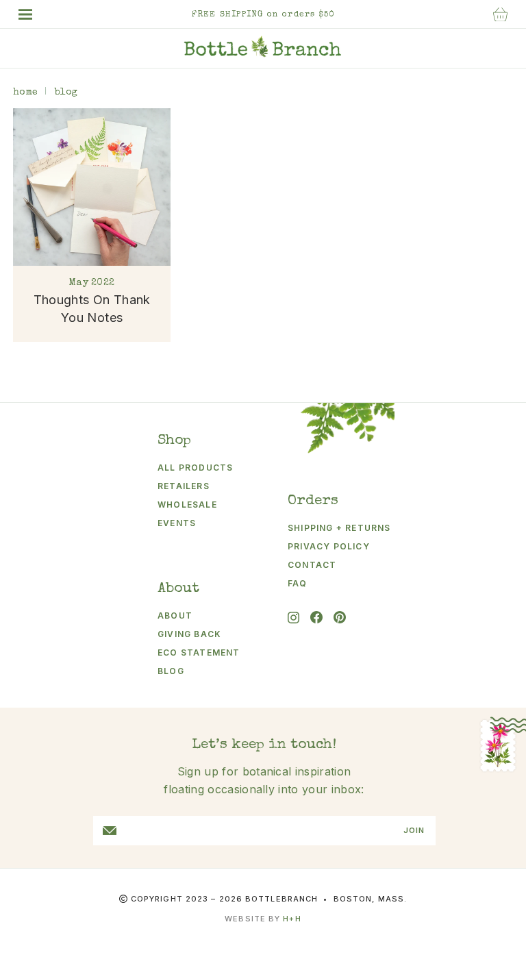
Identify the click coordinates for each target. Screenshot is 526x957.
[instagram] (293, 617)
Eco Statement (199, 652)
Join (414, 830)
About (175, 615)
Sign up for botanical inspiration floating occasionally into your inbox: (264, 780)
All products (195, 467)
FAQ (298, 583)
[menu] (32, 14)
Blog (171, 671)
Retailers (184, 486)
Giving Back (189, 634)
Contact (312, 565)
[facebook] (316, 617)
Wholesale (187, 504)
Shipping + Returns (329, 528)
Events (177, 523)
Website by (263, 918)
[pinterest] (340, 617)
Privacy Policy (329, 546)
